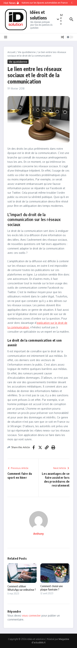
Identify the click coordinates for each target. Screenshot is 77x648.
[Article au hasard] (62, 37)
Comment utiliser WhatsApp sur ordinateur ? (21, 588)
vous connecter (31, 615)
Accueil (11, 52)
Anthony (38, 533)
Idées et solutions (38, 14)
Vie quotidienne (27, 52)
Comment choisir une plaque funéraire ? (51, 588)
